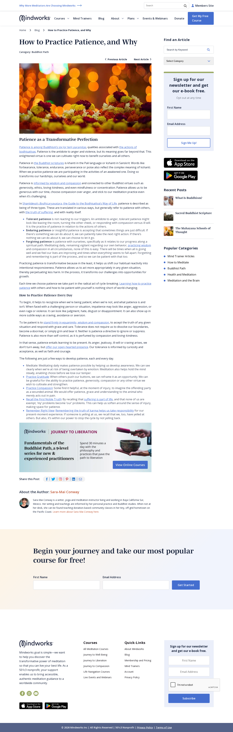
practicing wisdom (139, 245)
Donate (179, 18)
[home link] (43, 644)
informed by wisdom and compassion (57, 183)
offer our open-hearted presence (67, 347)
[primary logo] (35, 18)
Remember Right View (40, 410)
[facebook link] (22, 693)
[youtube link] (36, 693)
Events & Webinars (155, 18)
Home (22, 30)
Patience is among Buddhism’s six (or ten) (52, 147)
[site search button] (185, 6)
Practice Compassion (39, 388)
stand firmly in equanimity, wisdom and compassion (76, 322)
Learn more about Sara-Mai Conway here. (76, 511)
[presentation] (194, 685)
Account (129, 671)
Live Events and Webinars (97, 677)
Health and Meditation (182, 274)
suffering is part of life (98, 399)
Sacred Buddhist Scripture (193, 213)
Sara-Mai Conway (64, 492)
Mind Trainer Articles (181, 256)
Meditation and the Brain (184, 280)
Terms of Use (164, 727)
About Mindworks (134, 649)
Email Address (176, 124)
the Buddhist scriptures (49, 163)
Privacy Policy (132, 677)
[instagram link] (29, 693)
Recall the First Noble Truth (43, 399)
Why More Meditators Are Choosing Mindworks (47, 5)
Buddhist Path (40, 52)
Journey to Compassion (96, 666)
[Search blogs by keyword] (208, 50)
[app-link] (31, 705)
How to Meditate (178, 262)
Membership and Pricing (138, 660)
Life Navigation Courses (96, 671)
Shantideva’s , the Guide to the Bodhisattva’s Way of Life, (70, 203)
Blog (101, 18)
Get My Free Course (200, 18)
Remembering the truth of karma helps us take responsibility (94, 410)
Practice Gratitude (37, 377)
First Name (174, 107)
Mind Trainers (82, 18)
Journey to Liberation (95, 660)
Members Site (204, 6)
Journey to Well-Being (95, 654)
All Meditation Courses (95, 649)
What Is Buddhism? (188, 197)
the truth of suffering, (39, 212)
